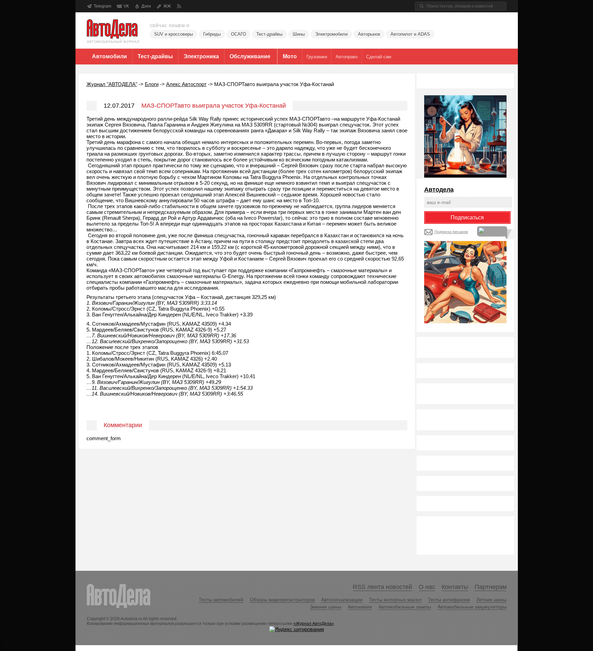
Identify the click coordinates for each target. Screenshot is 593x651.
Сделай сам (378, 56)
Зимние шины (325, 607)
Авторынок (369, 34)
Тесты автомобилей (221, 599)
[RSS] (179, 6)
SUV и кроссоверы (173, 34)
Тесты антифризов (449, 599)
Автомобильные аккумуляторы (472, 607)
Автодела (439, 189)
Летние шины (491, 599)
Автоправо (347, 56)
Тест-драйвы (269, 34)
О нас (427, 586)
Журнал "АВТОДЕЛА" (111, 84)
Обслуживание (250, 56)
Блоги (152, 84)
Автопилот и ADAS (410, 34)
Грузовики (316, 56)
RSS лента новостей (382, 586)
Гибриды (212, 34)
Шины (299, 34)
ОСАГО (238, 34)
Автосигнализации (341, 599)
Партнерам (491, 586)
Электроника (201, 56)
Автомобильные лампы (405, 607)
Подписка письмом (451, 232)
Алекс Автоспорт (186, 84)
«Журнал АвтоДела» (313, 623)
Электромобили (331, 34)
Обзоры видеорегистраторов (282, 599)
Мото (290, 56)
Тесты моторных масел (395, 599)
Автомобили (109, 56)
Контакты (455, 586)
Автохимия (360, 607)
